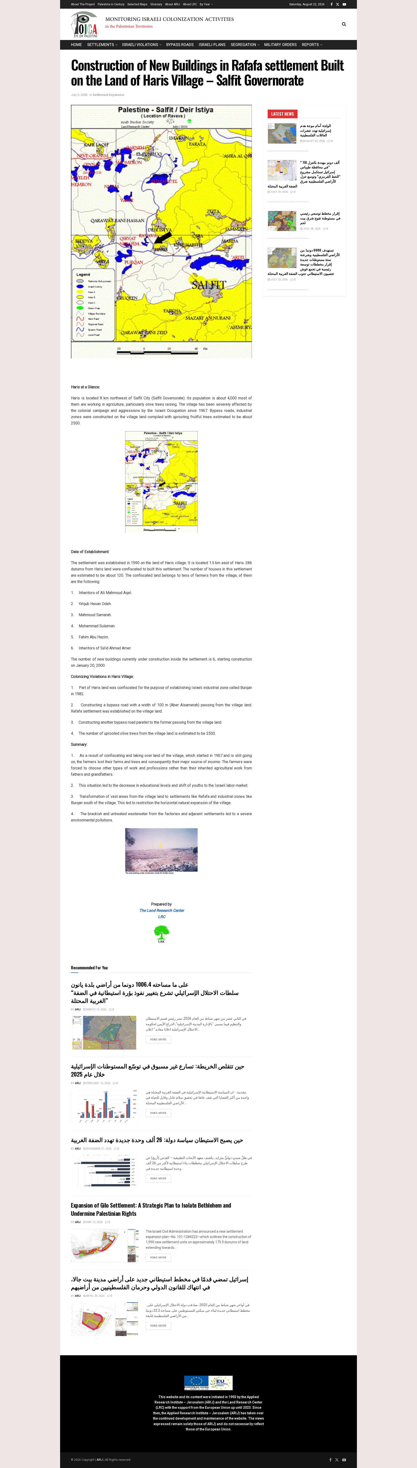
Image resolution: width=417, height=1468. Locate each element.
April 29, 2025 (94, 1296)
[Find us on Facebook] (332, 4)
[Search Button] (344, 24)
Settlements (100, 45)
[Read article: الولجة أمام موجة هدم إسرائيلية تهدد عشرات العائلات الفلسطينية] (282, 133)
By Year (205, 4)
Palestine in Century (111, 4)
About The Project (83, 4)
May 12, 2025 (94, 1222)
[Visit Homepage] (206, 24)
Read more (160, 1039)
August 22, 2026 (313, 141)
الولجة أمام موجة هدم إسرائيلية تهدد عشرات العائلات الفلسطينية (315, 130)
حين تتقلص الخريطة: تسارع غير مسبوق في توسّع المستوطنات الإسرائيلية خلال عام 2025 (157, 1069)
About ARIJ (172, 4)
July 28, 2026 (311, 229)
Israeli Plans (212, 45)
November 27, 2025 (98, 1149)
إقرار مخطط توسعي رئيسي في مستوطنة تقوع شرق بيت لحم (320, 218)
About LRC (190, 4)
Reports (310, 45)
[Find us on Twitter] (337, 4)
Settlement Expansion (108, 95)
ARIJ (100, 1460)
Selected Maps (137, 4)
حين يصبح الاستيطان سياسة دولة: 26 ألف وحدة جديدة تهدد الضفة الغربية (157, 1139)
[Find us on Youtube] (344, 4)
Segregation (243, 45)
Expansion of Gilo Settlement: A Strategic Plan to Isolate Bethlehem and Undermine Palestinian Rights (151, 1209)
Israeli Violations (140, 45)
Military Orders (280, 45)
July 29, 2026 (279, 192)
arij (78, 1009)
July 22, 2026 (279, 280)
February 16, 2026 (97, 1083)
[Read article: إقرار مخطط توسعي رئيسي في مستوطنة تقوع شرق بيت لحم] (282, 221)
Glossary (156, 4)
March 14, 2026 (95, 1009)
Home (76, 45)
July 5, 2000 (79, 95)
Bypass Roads (180, 45)
